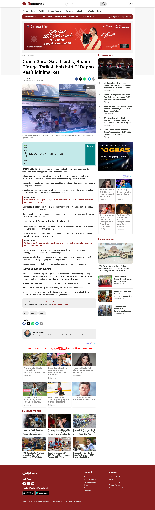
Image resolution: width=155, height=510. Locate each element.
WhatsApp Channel (60, 304)
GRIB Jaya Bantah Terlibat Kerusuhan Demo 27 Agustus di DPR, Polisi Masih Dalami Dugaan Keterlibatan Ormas (33, 457)
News (32, 55)
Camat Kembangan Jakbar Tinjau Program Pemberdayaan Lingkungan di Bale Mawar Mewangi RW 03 (123, 282)
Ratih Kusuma (27, 78)
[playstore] (42, 493)
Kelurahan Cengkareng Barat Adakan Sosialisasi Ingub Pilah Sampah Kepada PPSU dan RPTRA (123, 296)
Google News (51, 302)
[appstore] (28, 493)
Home (24, 55)
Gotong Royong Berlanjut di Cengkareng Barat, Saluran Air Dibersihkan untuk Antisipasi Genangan (122, 312)
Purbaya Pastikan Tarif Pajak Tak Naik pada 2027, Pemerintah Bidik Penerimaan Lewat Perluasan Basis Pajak (83, 457)
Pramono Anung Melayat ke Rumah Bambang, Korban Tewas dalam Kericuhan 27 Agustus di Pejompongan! (59, 433)
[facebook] (76, 79)
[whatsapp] (84, 79)
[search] (103, 4)
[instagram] (32, 483)
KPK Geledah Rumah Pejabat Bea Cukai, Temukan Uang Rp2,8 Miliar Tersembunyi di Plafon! (117, 132)
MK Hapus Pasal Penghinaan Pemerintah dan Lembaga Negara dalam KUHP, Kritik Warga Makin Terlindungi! (117, 86)
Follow (90, 146)
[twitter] (80, 79)
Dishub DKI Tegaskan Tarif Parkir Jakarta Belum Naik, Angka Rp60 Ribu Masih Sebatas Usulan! (84, 433)
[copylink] (93, 79)
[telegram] (89, 79)
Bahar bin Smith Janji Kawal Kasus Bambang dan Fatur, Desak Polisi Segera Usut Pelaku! (33, 433)
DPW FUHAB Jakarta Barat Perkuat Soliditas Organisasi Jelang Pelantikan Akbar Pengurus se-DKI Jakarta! (114, 268)
